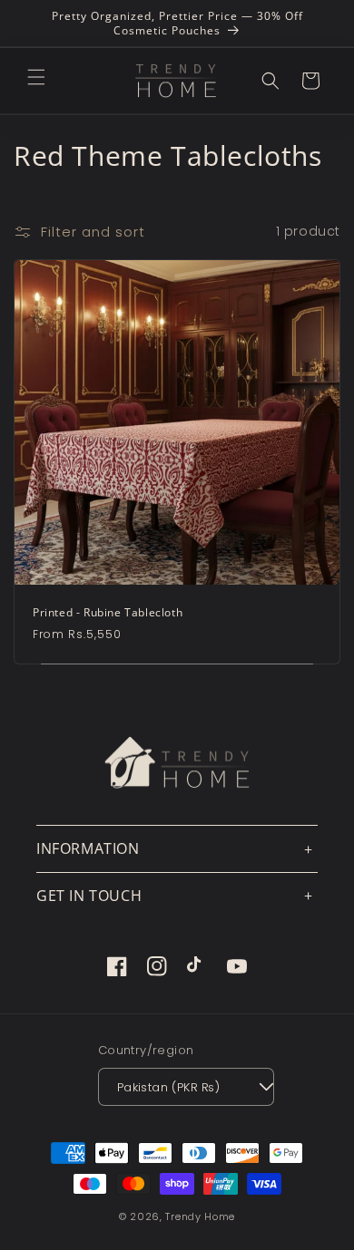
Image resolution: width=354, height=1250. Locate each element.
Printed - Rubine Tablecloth (107, 613)
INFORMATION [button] (88, 848)
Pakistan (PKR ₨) (168, 1087)
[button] (36, 77)
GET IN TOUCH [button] (89, 896)
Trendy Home (200, 1216)
